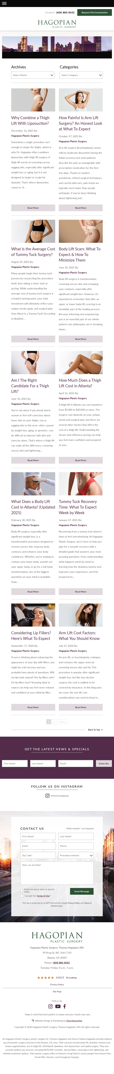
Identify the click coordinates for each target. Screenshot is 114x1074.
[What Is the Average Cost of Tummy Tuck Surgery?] (33, 233)
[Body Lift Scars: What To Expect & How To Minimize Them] (81, 233)
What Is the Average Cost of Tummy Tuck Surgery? (33, 251)
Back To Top (94, 729)
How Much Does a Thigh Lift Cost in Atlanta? (80, 382)
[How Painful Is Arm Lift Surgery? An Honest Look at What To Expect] (81, 101)
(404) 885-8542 (61, 962)
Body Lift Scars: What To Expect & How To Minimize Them (80, 254)
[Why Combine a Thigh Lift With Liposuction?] (33, 101)
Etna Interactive (74, 1020)
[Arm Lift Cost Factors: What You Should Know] (81, 617)
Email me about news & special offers (39, 890)
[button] (4, 3)
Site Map (57, 991)
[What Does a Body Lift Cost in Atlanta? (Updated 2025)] (33, 485)
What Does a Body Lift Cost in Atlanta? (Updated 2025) (33, 507)
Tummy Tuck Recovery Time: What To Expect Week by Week (78, 507)
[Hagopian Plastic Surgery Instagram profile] (50, 1006)
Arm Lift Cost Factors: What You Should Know (79, 635)
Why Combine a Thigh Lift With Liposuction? (30, 120)
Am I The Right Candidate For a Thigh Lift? (30, 385)
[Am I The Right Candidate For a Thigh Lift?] (33, 364)
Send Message (81, 891)
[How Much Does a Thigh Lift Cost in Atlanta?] (81, 364)
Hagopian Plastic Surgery (25, 135)
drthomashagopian (60, 795)
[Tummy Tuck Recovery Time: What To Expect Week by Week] (81, 485)
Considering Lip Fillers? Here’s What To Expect (31, 635)
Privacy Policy (74, 903)
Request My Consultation (95, 12)
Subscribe (104, 763)
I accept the (28, 896)
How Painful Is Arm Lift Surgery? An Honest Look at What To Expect (80, 123)
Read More (33, 207)
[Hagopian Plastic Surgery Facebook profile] (64, 1006)
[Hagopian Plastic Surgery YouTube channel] (57, 1007)
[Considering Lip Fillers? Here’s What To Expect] (33, 617)
